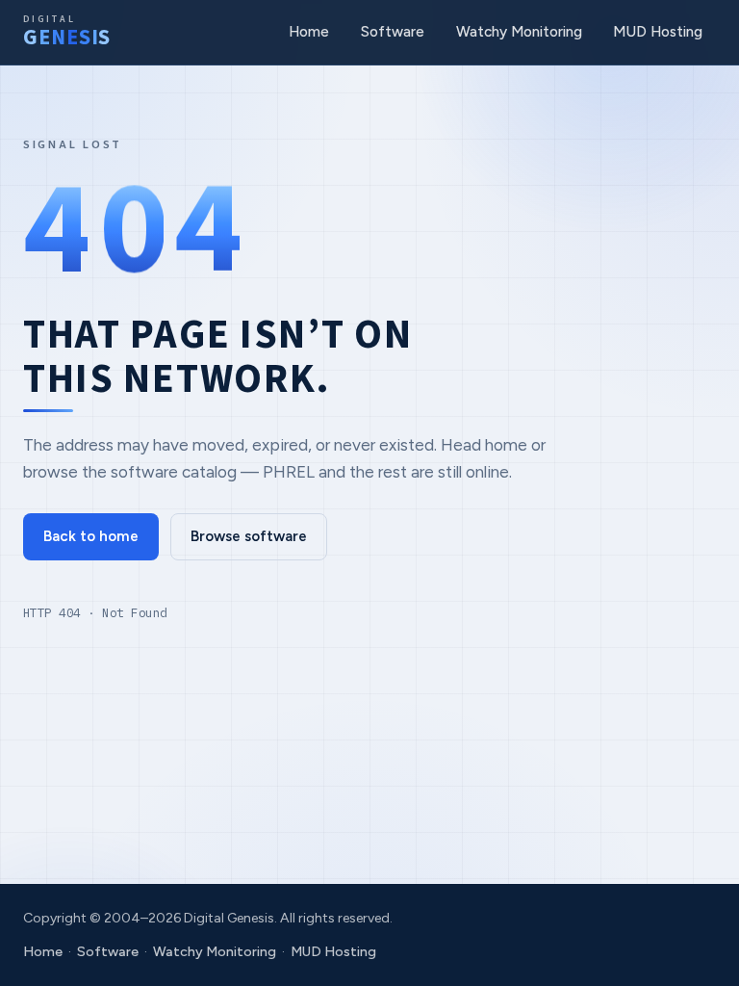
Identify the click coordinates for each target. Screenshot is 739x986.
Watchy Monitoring (519, 31)
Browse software (249, 536)
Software (392, 31)
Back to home (91, 536)
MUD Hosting (657, 31)
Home (309, 31)
